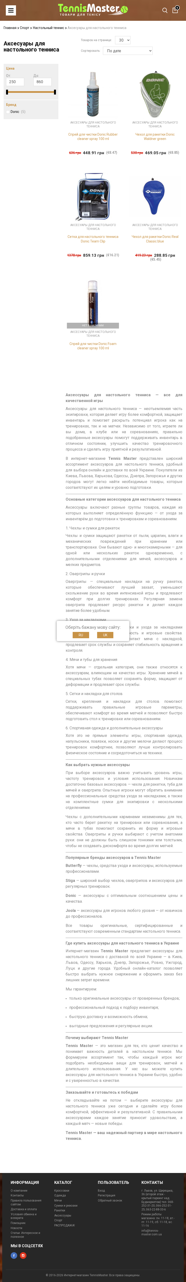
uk (105, 635)
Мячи (58, 1200)
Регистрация (106, 1195)
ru (81, 635)
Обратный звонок (110, 1200)
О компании (19, 1190)
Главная (10, 28)
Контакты (17, 1195)
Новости (16, 1228)
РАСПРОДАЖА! (64, 1225)
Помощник (18, 1223)
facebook (14, 1255)
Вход (101, 1190)
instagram (23, 1255)
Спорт (25, 28)
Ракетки (59, 1210)
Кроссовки (61, 1190)
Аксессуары (62, 1215)
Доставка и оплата (24, 1209)
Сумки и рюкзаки (66, 1205)
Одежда (60, 1195)
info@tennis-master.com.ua (151, 1232)
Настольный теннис (49, 28)
